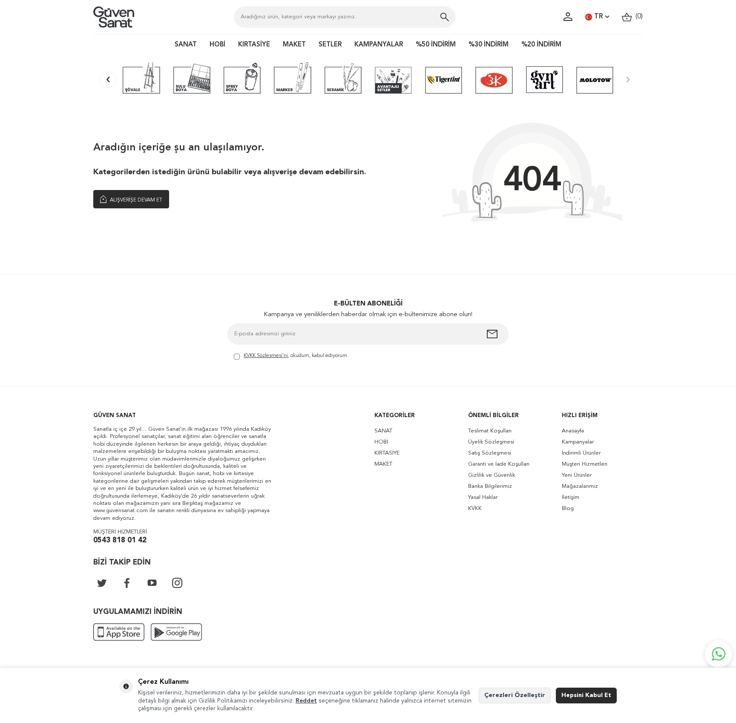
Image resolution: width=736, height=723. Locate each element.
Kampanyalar (578, 442)
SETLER (330, 45)
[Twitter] (101, 582)
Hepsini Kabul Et (586, 695)
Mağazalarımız (580, 486)
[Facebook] (126, 582)
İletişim (570, 497)
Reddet (306, 701)
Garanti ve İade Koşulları (498, 464)
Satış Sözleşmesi (489, 453)
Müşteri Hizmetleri (584, 464)
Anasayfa (573, 431)
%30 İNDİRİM (489, 45)
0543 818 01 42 (120, 540)
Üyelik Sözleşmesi (491, 442)
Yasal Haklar (482, 497)
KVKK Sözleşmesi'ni (266, 355)
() (637, 16)
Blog (568, 508)
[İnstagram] (177, 582)
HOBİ (217, 45)
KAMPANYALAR (378, 45)
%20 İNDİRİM (541, 45)
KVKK (475, 508)
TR (598, 16)
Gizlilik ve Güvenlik (491, 475)
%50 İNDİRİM (436, 45)
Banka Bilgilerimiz (490, 486)
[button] (108, 79)
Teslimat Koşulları (490, 431)
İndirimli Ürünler (581, 453)
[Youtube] (152, 582)
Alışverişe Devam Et (135, 200)
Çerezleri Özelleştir (514, 695)
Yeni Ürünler (577, 475)
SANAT (186, 45)
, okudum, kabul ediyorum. (296, 355)
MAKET (294, 45)
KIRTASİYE (254, 45)
